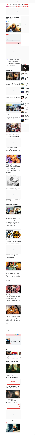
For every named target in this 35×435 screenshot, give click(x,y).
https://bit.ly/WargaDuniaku (11, 331)
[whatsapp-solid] (15, 43)
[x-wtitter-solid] (18, 43)
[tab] (7, 34)
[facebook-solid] (17, 43)
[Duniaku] (8, 4)
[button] (13, 381)
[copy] (19, 43)
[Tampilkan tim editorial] (20, 349)
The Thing (7, 59)
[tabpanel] (13, 39)
